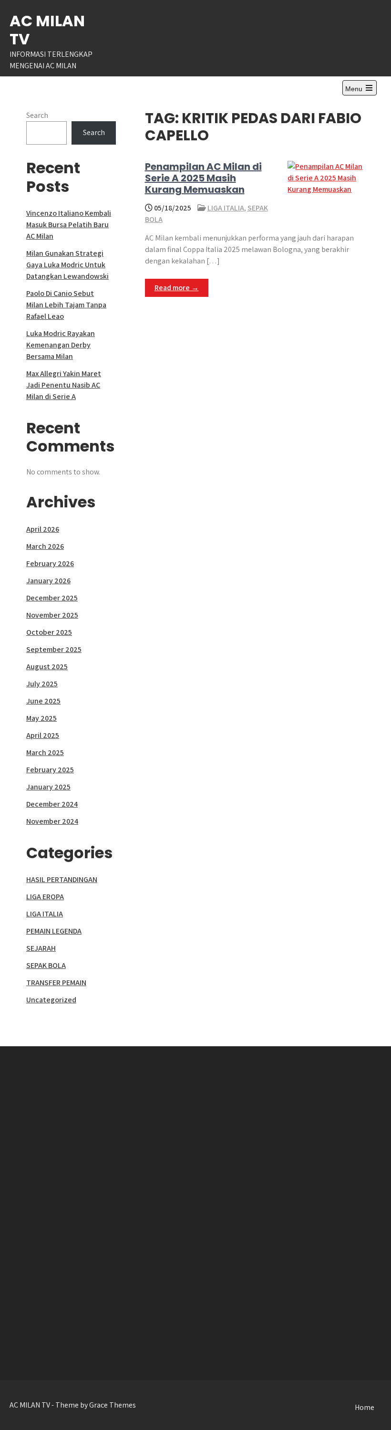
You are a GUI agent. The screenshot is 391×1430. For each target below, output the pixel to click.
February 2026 (50, 563)
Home (364, 1407)
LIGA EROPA (45, 897)
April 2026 (42, 529)
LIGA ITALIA (225, 208)
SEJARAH (41, 948)
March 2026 (45, 546)
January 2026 (48, 581)
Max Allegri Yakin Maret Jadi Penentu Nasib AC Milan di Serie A (63, 384)
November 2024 (52, 821)
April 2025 (42, 735)
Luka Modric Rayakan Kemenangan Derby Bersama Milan (60, 344)
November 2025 (52, 615)
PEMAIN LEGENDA (54, 931)
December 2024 (52, 804)
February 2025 (50, 770)
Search (37, 115)
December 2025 (52, 598)
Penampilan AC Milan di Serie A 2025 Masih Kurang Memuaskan (203, 178)
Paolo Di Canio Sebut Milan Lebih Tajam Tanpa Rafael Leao (66, 304)
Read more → (176, 288)
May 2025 (41, 718)
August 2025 (47, 667)
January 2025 (48, 787)
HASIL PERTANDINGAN (61, 879)
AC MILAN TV (47, 30)
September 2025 (54, 649)
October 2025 (49, 632)
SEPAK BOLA (46, 965)
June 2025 (43, 701)
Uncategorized (51, 1000)
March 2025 (45, 752)
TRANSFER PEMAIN (56, 983)
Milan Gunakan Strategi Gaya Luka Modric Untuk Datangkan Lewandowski (67, 264)
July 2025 (42, 684)
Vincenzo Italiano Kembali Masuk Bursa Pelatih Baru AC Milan (68, 224)
